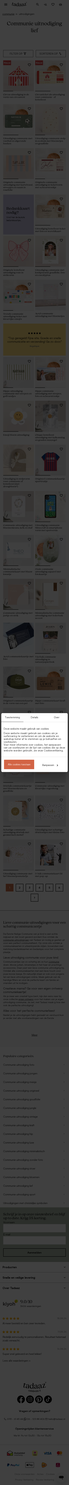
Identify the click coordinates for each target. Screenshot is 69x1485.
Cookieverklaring (53, 750)
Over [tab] (56, 717)
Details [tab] (34, 717)
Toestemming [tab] (12, 717)
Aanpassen (48, 765)
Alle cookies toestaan (19, 764)
